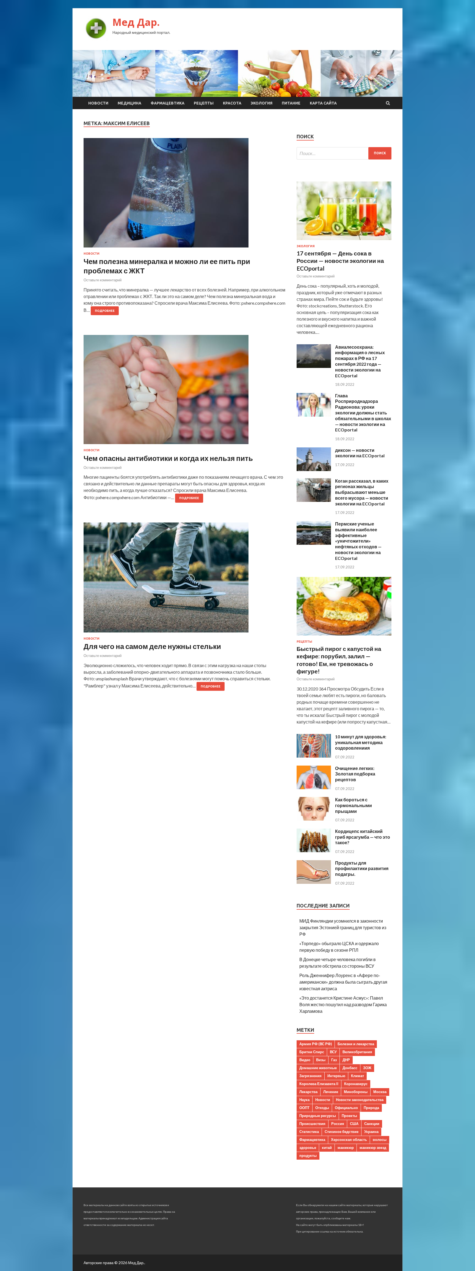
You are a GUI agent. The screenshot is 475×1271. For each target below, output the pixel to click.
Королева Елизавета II (318, 1084)
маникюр (346, 1147)
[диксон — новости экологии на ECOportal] (314, 469)
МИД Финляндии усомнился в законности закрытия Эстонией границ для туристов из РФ (342, 927)
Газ (334, 1060)
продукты (308, 1155)
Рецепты (204, 103)
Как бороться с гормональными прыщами (353, 805)
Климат (357, 1076)
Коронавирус (356, 1084)
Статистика (309, 1131)
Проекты (349, 1115)
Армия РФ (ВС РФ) (315, 1044)
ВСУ (333, 1052)
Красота (232, 103)
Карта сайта (323, 103)
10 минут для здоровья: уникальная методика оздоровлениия (360, 742)
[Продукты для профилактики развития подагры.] (314, 882)
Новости (98, 103)
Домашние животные (318, 1068)
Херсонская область (349, 1139)
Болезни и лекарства (356, 1044)
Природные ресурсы (317, 1115)
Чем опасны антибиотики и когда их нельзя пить (168, 458)
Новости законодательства (359, 1099)
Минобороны (356, 1092)
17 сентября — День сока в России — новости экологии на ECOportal (340, 261)
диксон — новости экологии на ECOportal (360, 452)
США (354, 1123)
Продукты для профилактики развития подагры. (361, 868)
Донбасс (350, 1068)
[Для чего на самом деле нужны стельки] (185, 579)
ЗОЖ (367, 1068)
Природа (371, 1107)
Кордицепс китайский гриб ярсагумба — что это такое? (362, 837)
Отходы (322, 1107)
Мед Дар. (136, 22)
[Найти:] (344, 153)
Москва (379, 1092)
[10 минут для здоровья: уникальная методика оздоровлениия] (314, 755)
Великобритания (357, 1052)
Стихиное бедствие (341, 1131)
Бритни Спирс (311, 1052)
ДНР (346, 1060)
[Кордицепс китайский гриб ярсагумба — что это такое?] (314, 850)
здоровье (307, 1147)
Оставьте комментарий (102, 280)
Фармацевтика (167, 103)
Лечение (330, 1092)
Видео (304, 1060)
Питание (291, 103)
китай (327, 1147)
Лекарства (308, 1092)
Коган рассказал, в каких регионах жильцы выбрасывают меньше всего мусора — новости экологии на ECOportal (361, 492)
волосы (379, 1139)
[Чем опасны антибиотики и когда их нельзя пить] (185, 392)
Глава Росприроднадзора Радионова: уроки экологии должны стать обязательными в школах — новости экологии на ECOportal (363, 413)
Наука (304, 1099)
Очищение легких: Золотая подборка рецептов (355, 774)
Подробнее (105, 310)
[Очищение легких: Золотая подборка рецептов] (314, 787)
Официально (346, 1107)
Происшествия (312, 1123)
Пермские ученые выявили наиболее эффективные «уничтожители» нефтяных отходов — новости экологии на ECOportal (358, 541)
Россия (337, 1123)
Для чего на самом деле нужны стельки (152, 646)
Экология (261, 103)
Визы (320, 1060)
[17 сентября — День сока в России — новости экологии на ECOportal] (344, 241)
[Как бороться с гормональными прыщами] (314, 818)
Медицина (129, 103)
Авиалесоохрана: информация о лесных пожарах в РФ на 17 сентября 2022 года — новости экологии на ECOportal (360, 361)
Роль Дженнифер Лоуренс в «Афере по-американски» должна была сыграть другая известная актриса (343, 982)
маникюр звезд (373, 1147)
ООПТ (304, 1107)
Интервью (336, 1076)
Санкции (371, 1123)
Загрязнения (310, 1076)
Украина (371, 1131)
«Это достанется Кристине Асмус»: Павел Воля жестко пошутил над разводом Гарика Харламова (343, 1004)
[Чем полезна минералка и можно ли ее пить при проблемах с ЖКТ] (185, 195)
